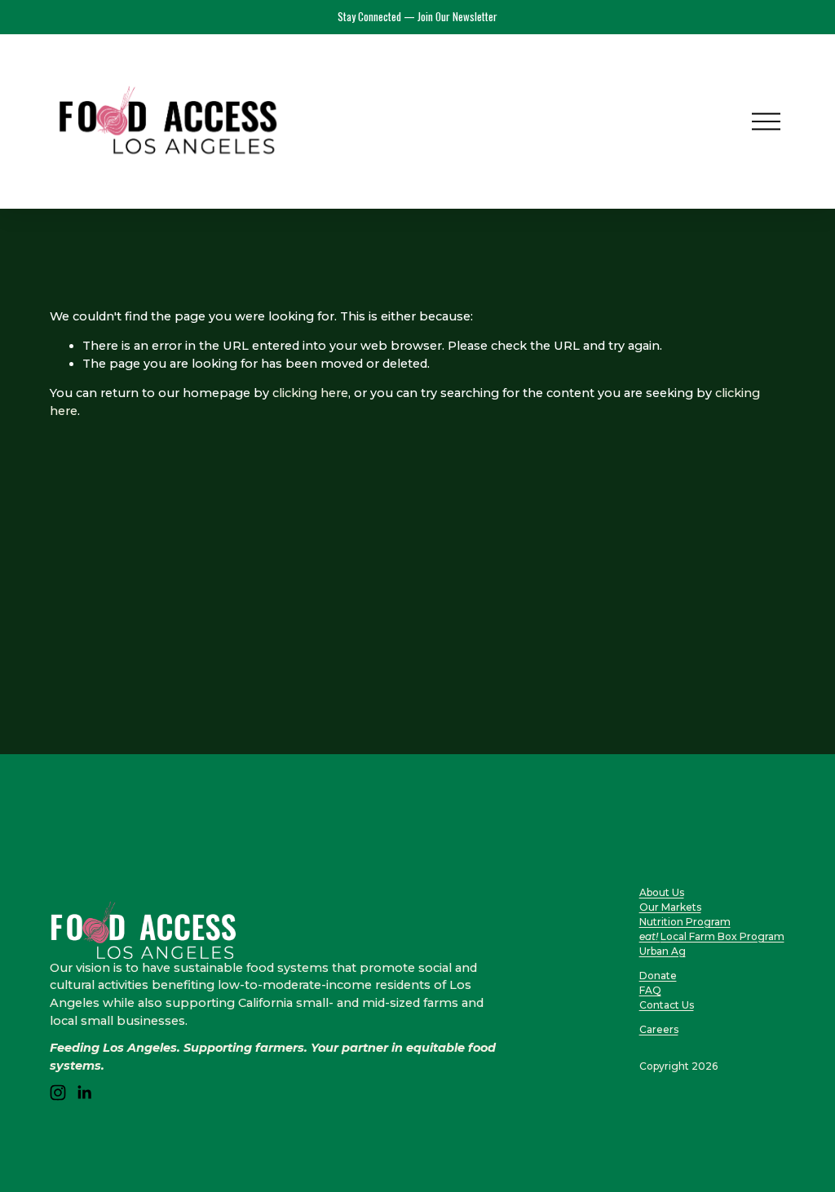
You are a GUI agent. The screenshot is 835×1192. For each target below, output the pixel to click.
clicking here (310, 393)
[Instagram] (58, 1092)
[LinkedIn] (84, 1092)
